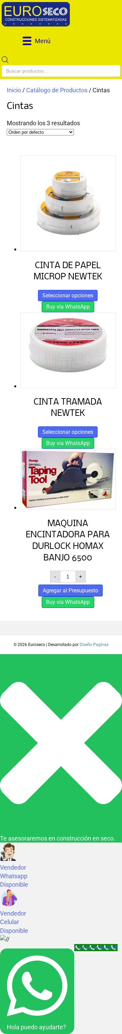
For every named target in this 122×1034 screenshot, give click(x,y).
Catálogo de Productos (56, 90)
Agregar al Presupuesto (70, 590)
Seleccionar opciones (67, 295)
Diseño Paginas (94, 644)
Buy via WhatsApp (68, 306)
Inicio (14, 90)
